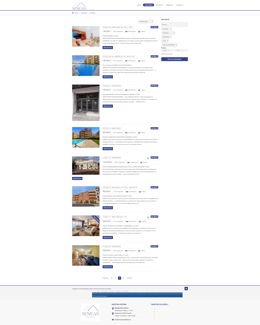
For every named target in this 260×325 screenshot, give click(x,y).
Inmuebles (148, 5)
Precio (163, 48)
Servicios (159, 5)
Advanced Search (167, 54)
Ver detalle (108, 47)
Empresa (169, 5)
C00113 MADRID (112, 157)
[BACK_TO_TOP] (186, 288)
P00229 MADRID (112, 246)
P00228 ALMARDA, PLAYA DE (119, 56)
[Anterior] (111, 278)
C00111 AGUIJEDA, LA (115, 216)
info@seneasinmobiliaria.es (123, 319)
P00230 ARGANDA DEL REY (118, 27)
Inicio (139, 5)
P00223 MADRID (112, 128)
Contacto (179, 5)
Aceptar (104, 296)
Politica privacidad (97, 296)
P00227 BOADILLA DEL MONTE (120, 187)
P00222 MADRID (112, 86)
